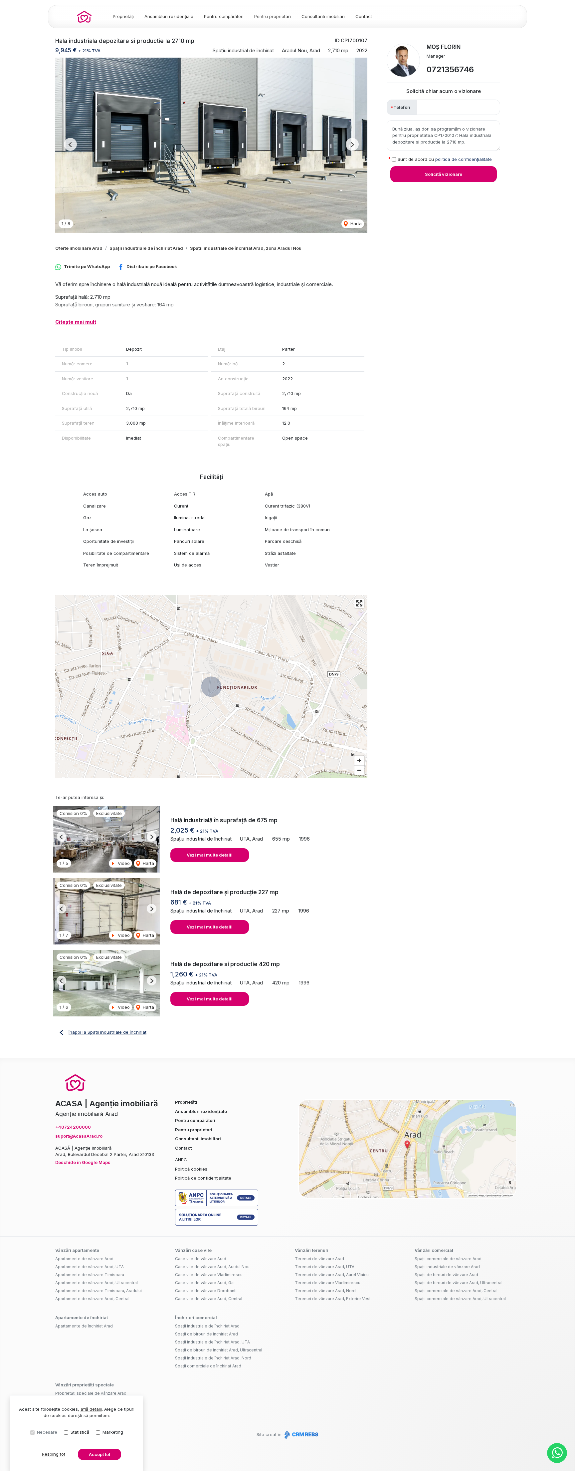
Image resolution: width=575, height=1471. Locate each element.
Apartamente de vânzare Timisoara (89, 1274)
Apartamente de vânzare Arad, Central (92, 1298)
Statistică (80, 1432)
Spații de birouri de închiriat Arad (206, 1333)
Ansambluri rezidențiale (168, 16)
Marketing (112, 1432)
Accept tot (99, 1454)
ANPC (181, 1159)
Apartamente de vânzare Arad (84, 1258)
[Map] (211, 686)
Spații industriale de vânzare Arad (447, 1266)
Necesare (47, 1432)
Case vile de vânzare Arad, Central (208, 1298)
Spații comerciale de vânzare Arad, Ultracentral (460, 1298)
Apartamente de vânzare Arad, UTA (89, 1266)
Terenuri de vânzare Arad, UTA (324, 1266)
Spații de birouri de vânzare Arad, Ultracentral (458, 1282)
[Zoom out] (359, 770)
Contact (363, 16)
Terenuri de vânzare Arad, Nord (325, 1290)
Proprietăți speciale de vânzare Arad (90, 1393)
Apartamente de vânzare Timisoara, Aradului (98, 1290)
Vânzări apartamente (77, 1250)
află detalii (91, 1409)
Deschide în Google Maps (82, 1162)
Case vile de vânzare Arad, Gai (205, 1282)
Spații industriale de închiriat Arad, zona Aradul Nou (245, 248)
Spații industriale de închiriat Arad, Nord (213, 1357)
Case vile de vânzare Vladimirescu (209, 1274)
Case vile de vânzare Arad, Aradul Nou (212, 1266)
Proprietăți (123, 16)
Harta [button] (355, 223)
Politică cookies (191, 1169)
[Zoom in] (359, 760)
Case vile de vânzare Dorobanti (206, 1290)
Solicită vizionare (443, 174)
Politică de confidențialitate (203, 1178)
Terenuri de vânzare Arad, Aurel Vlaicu (332, 1274)
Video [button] (123, 863)
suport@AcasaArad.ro (78, 1136)
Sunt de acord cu (445, 159)
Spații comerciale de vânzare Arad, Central (456, 1290)
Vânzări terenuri (311, 1250)
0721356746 (450, 69)
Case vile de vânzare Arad (200, 1258)
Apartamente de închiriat (81, 1317)
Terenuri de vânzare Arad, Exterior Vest (333, 1298)
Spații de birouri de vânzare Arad (446, 1274)
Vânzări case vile (193, 1250)
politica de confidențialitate (463, 159)
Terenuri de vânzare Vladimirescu (327, 1282)
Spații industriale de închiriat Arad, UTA (212, 1341)
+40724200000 (73, 1127)
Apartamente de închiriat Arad (84, 1325)
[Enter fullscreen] (359, 603)
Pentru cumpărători (224, 16)
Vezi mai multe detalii (210, 855)
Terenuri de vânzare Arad (319, 1258)
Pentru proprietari (272, 16)
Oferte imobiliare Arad (78, 248)
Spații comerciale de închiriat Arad (208, 1365)
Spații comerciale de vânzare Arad (448, 1258)
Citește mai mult (75, 322)
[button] (70, 144)
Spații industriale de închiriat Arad (146, 248)
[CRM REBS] (300, 1434)
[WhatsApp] (557, 1453)
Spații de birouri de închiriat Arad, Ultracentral (218, 1349)
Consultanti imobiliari (323, 16)
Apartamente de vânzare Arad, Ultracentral (96, 1282)
